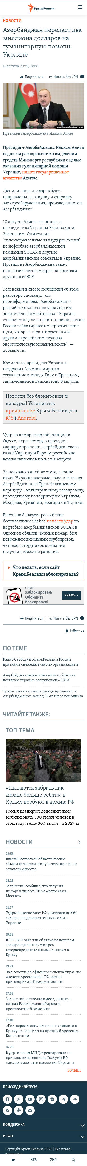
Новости (12, 21)
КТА (33, 1160)
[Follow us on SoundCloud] (74, 1099)
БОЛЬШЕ (74, 1071)
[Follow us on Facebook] (7, 1099)
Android (26, 418)
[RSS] (7, 1110)
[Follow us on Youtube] (30, 1099)
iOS (10, 418)
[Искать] (73, 1160)
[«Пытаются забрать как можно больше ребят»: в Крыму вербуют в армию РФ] (43, 760)
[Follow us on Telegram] (63, 1099)
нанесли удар (60, 521)
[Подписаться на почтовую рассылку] (30, 1110)
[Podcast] (18, 1110)
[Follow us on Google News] (52, 1099)
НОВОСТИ (19, 842)
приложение (20, 410)
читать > (71, 595)
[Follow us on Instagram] (41, 1099)
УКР (53, 1160)
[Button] (31, 77)
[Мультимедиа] (13, 1160)
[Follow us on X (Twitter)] (18, 1099)
